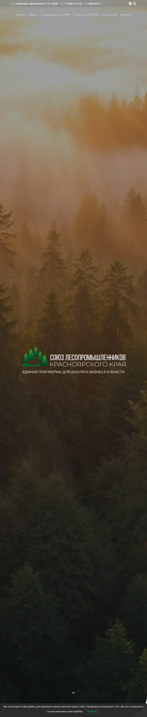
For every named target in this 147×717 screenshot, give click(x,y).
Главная (20, 14)
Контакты (125, 14)
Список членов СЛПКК (86, 14)
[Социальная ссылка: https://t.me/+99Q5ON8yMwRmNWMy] (129, 3)
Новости (33, 14)
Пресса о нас (109, 14)
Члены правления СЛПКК (55, 14)
